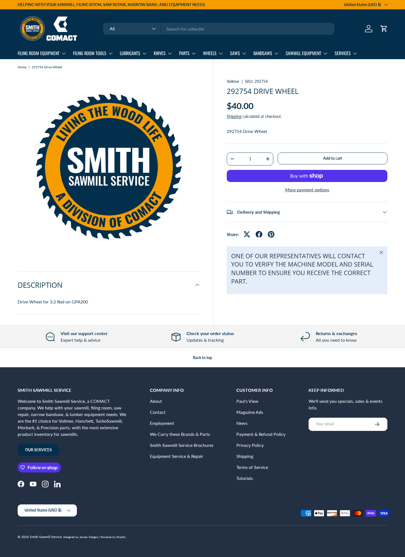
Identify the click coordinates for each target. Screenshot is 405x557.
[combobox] (218, 29)
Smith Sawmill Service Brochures (182, 445)
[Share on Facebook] (259, 234)
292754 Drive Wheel (47, 67)
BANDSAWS (262, 53)
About (156, 401)
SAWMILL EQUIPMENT (303, 53)
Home (22, 67)
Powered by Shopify (113, 537)
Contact (158, 412)
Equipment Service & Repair (176, 456)
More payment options (307, 189)
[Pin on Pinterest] (271, 234)
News (241, 423)
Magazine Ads (249, 412)
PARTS (184, 53)
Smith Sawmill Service (46, 537)
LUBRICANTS (130, 53)
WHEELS (210, 53)
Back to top (202, 357)
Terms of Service (252, 467)
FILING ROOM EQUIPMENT (39, 53)
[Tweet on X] (247, 234)
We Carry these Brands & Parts (180, 434)
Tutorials (244, 478)
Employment (162, 423)
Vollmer (233, 81)
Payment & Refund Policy (260, 434)
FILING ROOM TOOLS (89, 53)
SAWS (235, 53)
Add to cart (332, 158)
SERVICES (343, 53)
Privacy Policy (250, 445)
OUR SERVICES (38, 449)
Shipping (234, 116)
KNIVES (160, 53)
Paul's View (247, 401)
